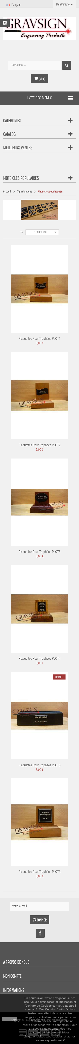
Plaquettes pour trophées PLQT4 (39, 659)
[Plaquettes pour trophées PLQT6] (39, 822)
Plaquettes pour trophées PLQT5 (39, 765)
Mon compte (12, 976)
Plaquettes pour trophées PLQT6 (39, 872)
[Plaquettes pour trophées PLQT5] (39, 715)
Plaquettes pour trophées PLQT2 (39, 445)
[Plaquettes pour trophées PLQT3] (39, 502)
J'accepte (9, 1019)
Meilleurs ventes (17, 147)
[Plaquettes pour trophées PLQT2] (39, 395)
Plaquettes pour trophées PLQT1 (39, 339)
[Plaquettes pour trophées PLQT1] (39, 289)
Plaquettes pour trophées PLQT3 (39, 552)
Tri (21, 232)
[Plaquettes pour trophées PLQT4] (39, 609)
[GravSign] (39, 28)
